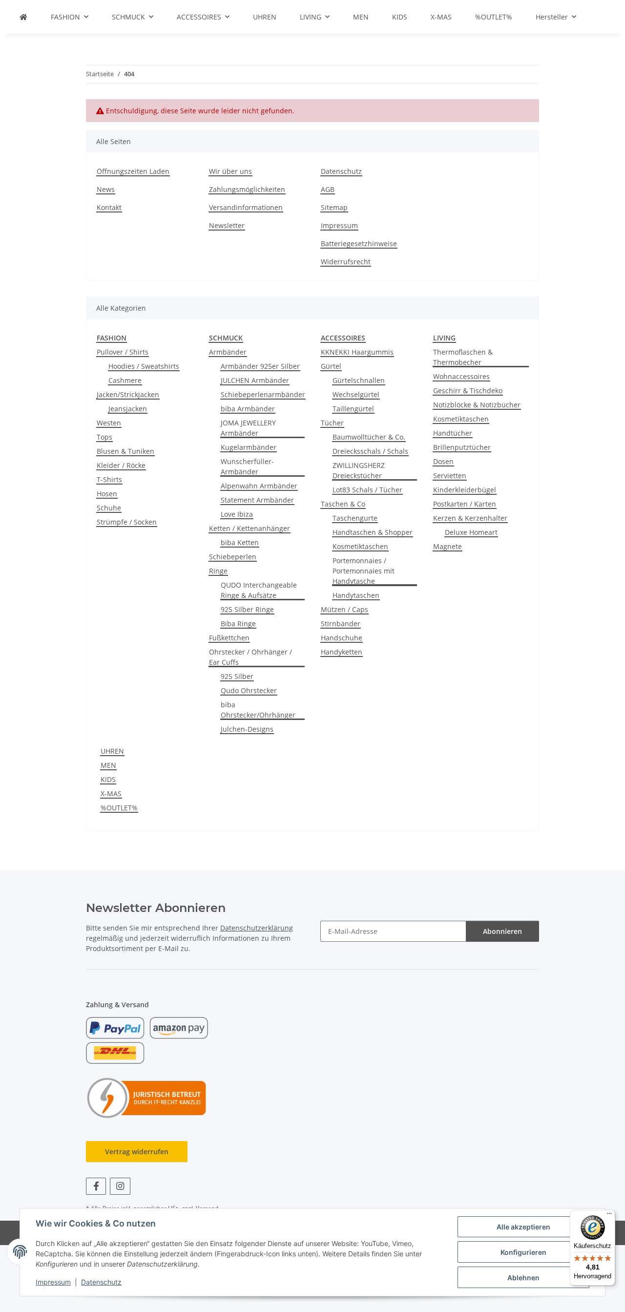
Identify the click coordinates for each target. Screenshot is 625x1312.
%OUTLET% (119, 807)
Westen (109, 422)
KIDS (108, 779)
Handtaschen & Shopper (373, 532)
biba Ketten (240, 542)
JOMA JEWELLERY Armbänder (248, 428)
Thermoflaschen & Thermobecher (463, 357)
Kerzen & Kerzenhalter (470, 518)
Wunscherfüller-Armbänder (247, 466)
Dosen (443, 461)
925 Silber (237, 676)
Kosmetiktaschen (360, 546)
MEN (108, 765)
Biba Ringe (238, 623)
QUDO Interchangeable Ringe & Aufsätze (259, 590)
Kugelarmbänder (248, 447)
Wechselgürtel (356, 394)
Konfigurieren (523, 1252)
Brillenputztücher (462, 447)
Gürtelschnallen (359, 380)
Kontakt (109, 207)
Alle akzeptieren (523, 1227)
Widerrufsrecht (346, 261)
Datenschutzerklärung (256, 927)
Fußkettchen (229, 637)
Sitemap (334, 207)
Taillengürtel (353, 408)
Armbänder (228, 352)
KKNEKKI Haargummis (357, 352)
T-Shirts (109, 479)
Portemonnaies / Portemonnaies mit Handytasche (364, 571)
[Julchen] (23, 17)
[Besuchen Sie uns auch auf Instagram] (120, 1186)
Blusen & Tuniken (125, 451)
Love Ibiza (237, 514)
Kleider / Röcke (121, 465)
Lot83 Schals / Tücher (367, 489)
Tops (104, 437)
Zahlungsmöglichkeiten (247, 189)
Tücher (332, 422)
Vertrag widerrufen (136, 1151)
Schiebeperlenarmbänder (263, 394)
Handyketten (341, 651)
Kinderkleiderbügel (464, 489)
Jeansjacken (127, 408)
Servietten (449, 475)
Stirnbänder (340, 623)
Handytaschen (356, 595)
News (106, 189)
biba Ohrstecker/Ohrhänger (258, 709)
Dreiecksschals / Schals (370, 451)
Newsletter (227, 225)
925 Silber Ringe (247, 609)
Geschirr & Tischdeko (467, 390)
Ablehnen (523, 1277)
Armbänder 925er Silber (260, 366)
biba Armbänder (248, 408)
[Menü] (609, 1216)
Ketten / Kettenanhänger (249, 528)
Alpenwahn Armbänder (259, 485)
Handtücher (452, 433)
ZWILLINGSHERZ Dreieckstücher (359, 470)
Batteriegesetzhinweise (359, 243)
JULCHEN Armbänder (255, 380)
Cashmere (125, 380)
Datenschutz (101, 1282)
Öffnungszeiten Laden (133, 171)
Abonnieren (502, 931)
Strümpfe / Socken (127, 522)
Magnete (447, 546)
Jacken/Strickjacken (128, 394)
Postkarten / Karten (464, 503)
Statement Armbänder (257, 500)
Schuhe (109, 507)
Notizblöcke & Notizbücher (477, 404)
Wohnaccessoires (461, 376)
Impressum (53, 1282)
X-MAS (111, 793)
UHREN (112, 751)
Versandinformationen (246, 207)
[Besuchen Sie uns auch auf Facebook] (96, 1186)
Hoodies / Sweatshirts (143, 366)
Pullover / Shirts (122, 352)
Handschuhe (341, 637)
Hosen (107, 493)
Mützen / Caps (344, 609)
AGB (327, 189)
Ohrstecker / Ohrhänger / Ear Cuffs (250, 657)
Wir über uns (230, 171)
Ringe (218, 570)
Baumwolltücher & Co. (369, 437)
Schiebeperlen (232, 556)
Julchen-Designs (247, 729)
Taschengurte (355, 518)
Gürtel (331, 366)
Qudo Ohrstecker (249, 690)
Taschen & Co (343, 503)
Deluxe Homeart (471, 532)
